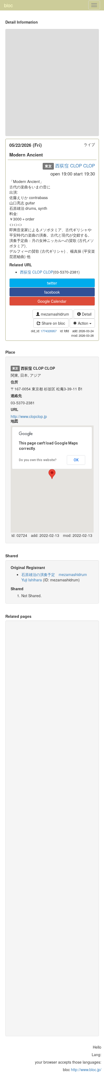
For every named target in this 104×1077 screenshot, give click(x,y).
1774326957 (49, 331)
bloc (8, 5)
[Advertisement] (52, 82)
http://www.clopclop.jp (29, 416)
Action (83, 323)
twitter (52, 283)
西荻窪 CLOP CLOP (75, 165)
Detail (86, 314)
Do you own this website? (38, 460)
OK (76, 460)
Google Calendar (52, 301)
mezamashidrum (54, 314)
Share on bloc (53, 323)
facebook (52, 292)
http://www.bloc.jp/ (86, 1069)
